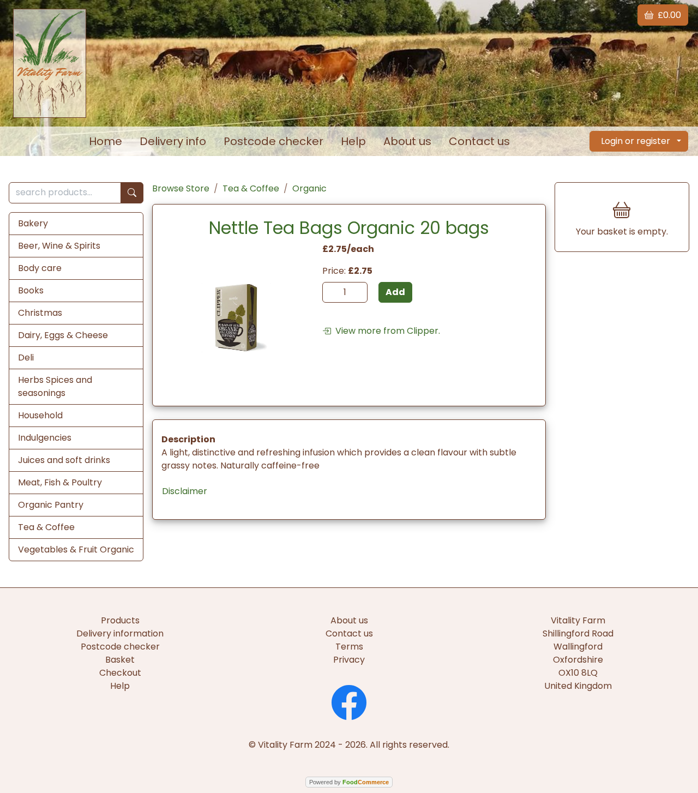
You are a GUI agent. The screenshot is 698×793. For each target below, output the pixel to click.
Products (120, 620)
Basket (120, 659)
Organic (309, 188)
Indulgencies (44, 437)
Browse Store (180, 188)
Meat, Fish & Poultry (60, 482)
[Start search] (132, 192)
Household (40, 415)
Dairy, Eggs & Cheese (63, 335)
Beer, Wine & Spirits (59, 245)
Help (353, 141)
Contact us (479, 141)
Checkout (120, 672)
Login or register (636, 141)
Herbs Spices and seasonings (55, 386)
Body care (40, 268)
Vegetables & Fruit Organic (76, 549)
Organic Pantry (50, 504)
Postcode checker (273, 141)
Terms (349, 646)
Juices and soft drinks (64, 460)
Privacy (349, 659)
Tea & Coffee (46, 527)
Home (105, 141)
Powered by (349, 782)
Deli (26, 357)
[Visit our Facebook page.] (349, 701)
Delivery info (173, 141)
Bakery (33, 223)
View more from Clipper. (385, 331)
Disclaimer (184, 491)
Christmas (40, 313)
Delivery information (120, 633)
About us (407, 141)
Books (31, 290)
